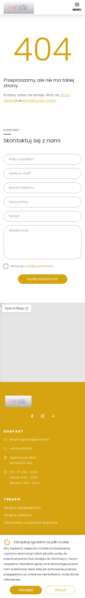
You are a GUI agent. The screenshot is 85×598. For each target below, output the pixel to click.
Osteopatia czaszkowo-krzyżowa (30, 522)
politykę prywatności (38, 266)
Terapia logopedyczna (22, 507)
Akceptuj (26, 590)
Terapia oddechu (18, 515)
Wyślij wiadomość (42, 279)
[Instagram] (42, 416)
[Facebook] (32, 416)
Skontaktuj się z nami (39, 100)
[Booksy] (53, 416)
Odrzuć (60, 590)
